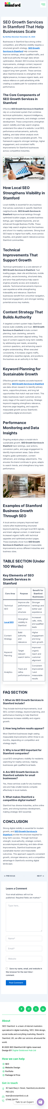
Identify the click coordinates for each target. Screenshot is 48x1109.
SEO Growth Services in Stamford (28, 384)
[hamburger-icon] (43, 4)
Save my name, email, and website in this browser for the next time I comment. (24, 971)
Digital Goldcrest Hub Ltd (24, 1050)
